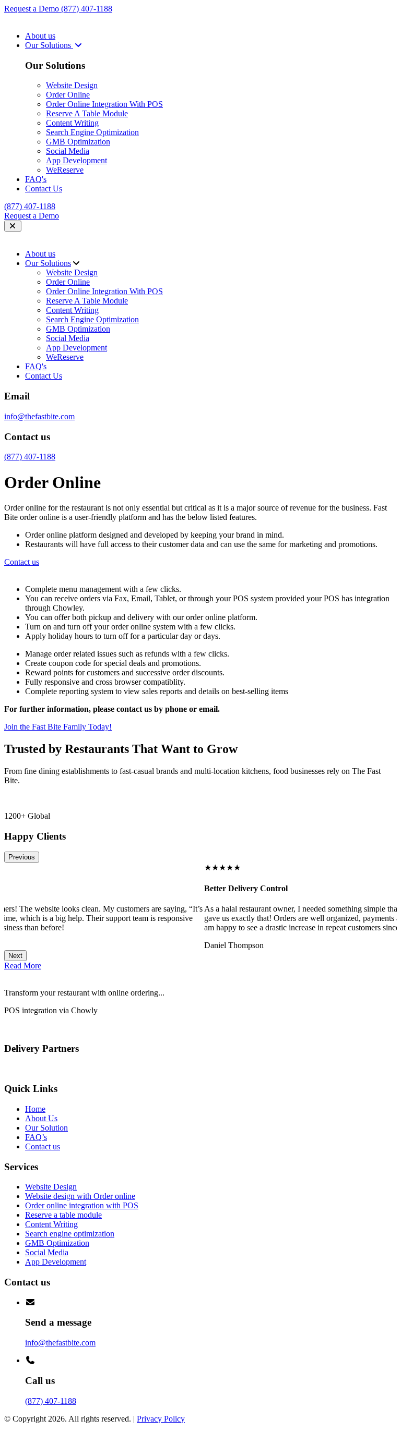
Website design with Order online (80, 1196)
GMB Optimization (78, 141)
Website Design (72, 85)
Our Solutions (49, 45)
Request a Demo (32, 8)
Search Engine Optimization (92, 132)
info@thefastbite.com (39, 416)
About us (40, 35)
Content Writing (72, 122)
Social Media (67, 151)
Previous (21, 857)
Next (15, 956)
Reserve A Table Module (87, 113)
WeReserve (65, 169)
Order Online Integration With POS (104, 104)
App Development (76, 160)
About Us (41, 1118)
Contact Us (43, 188)
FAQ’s (36, 1137)
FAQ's (35, 179)
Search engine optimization (69, 1233)
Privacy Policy (161, 1418)
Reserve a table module (63, 1214)
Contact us (42, 1146)
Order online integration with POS (81, 1205)
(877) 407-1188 (86, 8)
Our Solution (46, 1127)
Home (35, 1109)
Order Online (68, 94)
